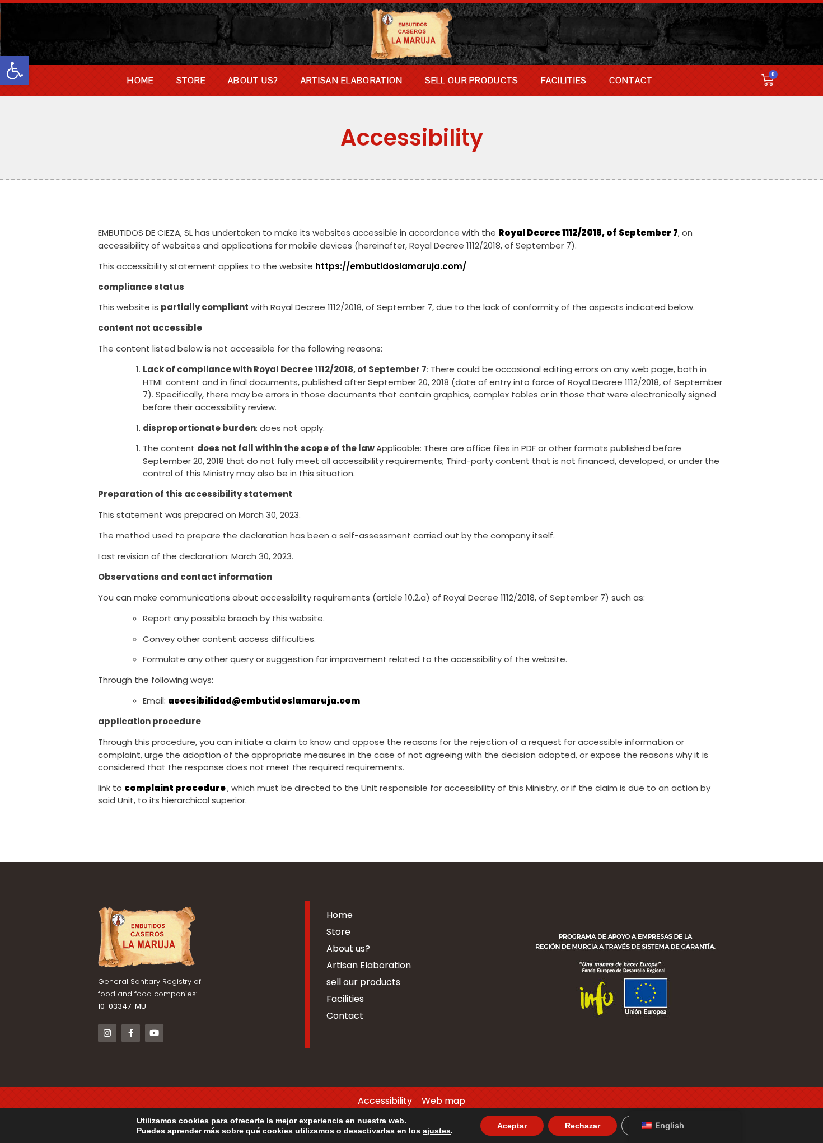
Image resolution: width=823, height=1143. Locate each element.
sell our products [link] (471, 80)
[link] (14, 70)
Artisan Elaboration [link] (352, 80)
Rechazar (582, 1125)
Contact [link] (631, 80)
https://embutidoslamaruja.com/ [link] (392, 266)
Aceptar (512, 1125)
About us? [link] (253, 80)
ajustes (437, 1130)
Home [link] (140, 80)
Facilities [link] (564, 80)
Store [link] (191, 80)
